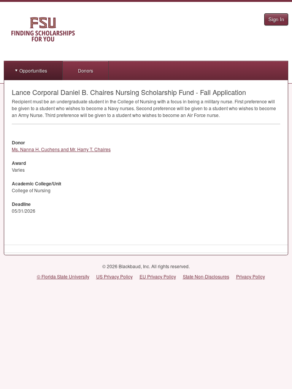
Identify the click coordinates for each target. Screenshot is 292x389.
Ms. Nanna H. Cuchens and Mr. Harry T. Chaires (61, 149)
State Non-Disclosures (206, 276)
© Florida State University (63, 276)
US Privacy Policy (114, 276)
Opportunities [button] (33, 70)
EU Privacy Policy (158, 276)
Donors (85, 70)
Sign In (276, 19)
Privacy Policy (250, 276)
